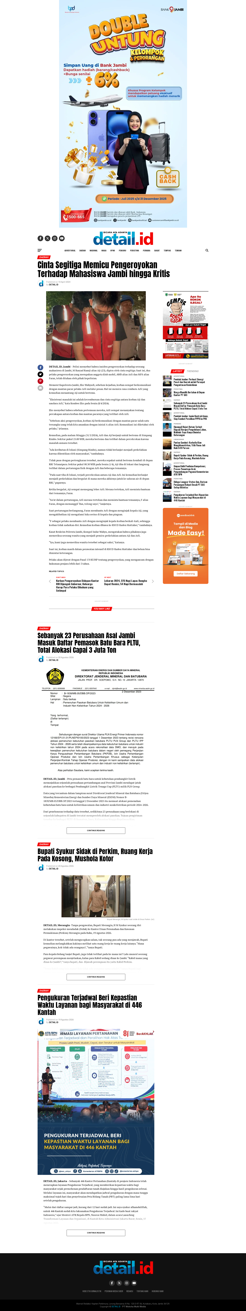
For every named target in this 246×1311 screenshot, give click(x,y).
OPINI (112, 250)
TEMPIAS (167, 250)
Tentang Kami (142, 1291)
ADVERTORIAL (69, 250)
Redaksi (129, 1291)
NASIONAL (94, 250)
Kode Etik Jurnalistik (92, 1291)
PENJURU (122, 250)
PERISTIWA (134, 250)
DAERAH (82, 250)
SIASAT (157, 250)
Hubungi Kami (158, 1291)
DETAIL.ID (53, 285)
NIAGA (104, 250)
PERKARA (146, 250)
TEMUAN (178, 250)
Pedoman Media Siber (114, 1291)
